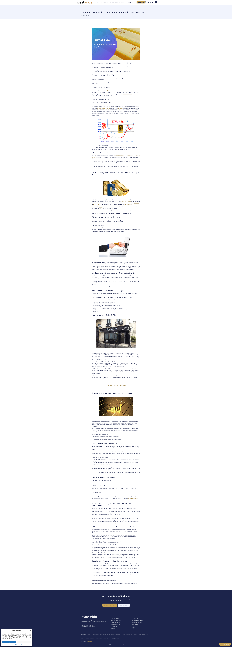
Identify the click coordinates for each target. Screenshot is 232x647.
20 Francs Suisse (96, 204)
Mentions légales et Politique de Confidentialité (16, 644)
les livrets (99, 108)
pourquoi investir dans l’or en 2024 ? (113, 90)
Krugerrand (136, 203)
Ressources (123, 2)
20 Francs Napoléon (126, 201)
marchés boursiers (127, 94)
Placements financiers (96, 10)
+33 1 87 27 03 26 (136, 618)
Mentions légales (115, 618)
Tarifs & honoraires (115, 624)
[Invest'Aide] (83, 2)
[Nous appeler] (156, 2)
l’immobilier (120, 108)
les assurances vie (106, 108)
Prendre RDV (141, 2)
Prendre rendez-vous (109, 605)
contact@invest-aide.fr (137, 620)
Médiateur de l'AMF (90, 641)
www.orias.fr (98, 635)
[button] (30, 630)
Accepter (9, 642)
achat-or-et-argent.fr (113, 523)
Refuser (24, 642)
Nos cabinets (114, 626)
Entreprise (117, 2)
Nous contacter (124, 605)
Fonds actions (104, 10)
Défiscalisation (104, 2)
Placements (96, 2)
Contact (113, 628)
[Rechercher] (135, 2)
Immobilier (111, 2)
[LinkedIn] (133, 627)
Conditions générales (116, 620)
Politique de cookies (115, 622)
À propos (130, 2)
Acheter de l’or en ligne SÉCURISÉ (116, 385)
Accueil (82, 10)
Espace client (150, 2)
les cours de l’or (128, 204)
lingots (100, 207)
